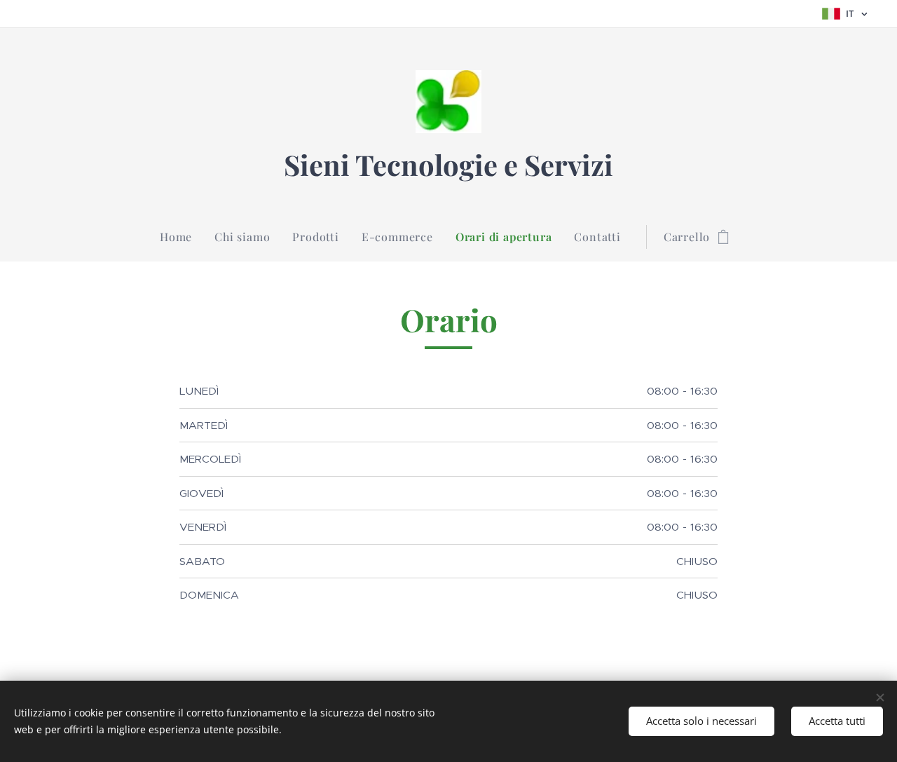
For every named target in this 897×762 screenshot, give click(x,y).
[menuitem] (181, 236)
